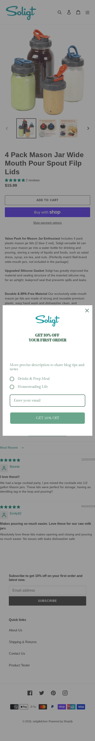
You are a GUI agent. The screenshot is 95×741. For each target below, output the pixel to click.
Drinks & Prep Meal (34, 379)
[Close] (87, 310)
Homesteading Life (33, 387)
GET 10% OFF (47, 418)
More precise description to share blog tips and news (47, 367)
